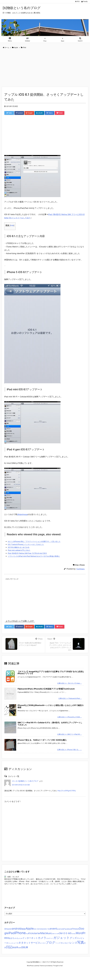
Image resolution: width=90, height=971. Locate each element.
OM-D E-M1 (55, 933)
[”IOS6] (32, 176)
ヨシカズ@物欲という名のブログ (25, 781)
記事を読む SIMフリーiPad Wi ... (69, 734)
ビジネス (43, 943)
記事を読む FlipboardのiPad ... (70, 698)
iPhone (82, 565)
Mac (43, 933)
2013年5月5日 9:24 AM (21, 785)
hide (12, 225)
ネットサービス (32, 942)
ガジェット (61, 937)
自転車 (24, 947)
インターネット (30, 938)
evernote (60, 929)
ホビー (67, 943)
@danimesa (22, 514)
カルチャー (49, 938)
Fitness (75, 929)
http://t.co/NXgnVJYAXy (66, 791)
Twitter (73, 933)
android (16, 928)
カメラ (42, 937)
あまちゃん (13, 938)
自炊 (19, 947)
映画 (14, 947)
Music (49, 933)
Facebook (68, 929)
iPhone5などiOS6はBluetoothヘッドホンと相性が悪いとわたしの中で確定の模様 (51, 706)
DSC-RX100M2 (39, 929)
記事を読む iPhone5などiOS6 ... (70, 717)
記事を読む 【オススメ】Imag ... (69, 683)
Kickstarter (34, 933)
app (23, 928)
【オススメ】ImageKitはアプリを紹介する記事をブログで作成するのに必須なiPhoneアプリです (51, 672)
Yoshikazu (80, 569)
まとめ (20, 938)
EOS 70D (47, 929)
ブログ (50, 942)
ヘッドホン (60, 943)
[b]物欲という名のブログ (22, 8)
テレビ (10, 943)
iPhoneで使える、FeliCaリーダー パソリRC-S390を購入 (42, 740)
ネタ (21, 942)
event (53, 928)
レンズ (73, 942)
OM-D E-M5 (65, 933)
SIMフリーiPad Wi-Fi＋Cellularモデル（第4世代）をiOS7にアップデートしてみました (50, 723)
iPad (77, 565)
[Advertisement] (45, 68)
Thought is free (57, 965)
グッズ (73, 938)
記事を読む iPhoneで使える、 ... (69, 749)
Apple (30, 928)
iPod (27, 933)
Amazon (8, 929)
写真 (80, 942)
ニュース (15, 943)
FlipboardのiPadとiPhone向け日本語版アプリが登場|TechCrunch (46, 689)
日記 (9, 947)
